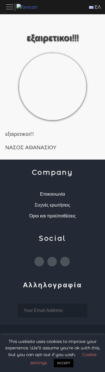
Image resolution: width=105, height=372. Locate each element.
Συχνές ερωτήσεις (52, 205)
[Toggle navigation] (9, 7)
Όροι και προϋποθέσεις (52, 216)
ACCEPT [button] (63, 363)
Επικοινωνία (52, 194)
